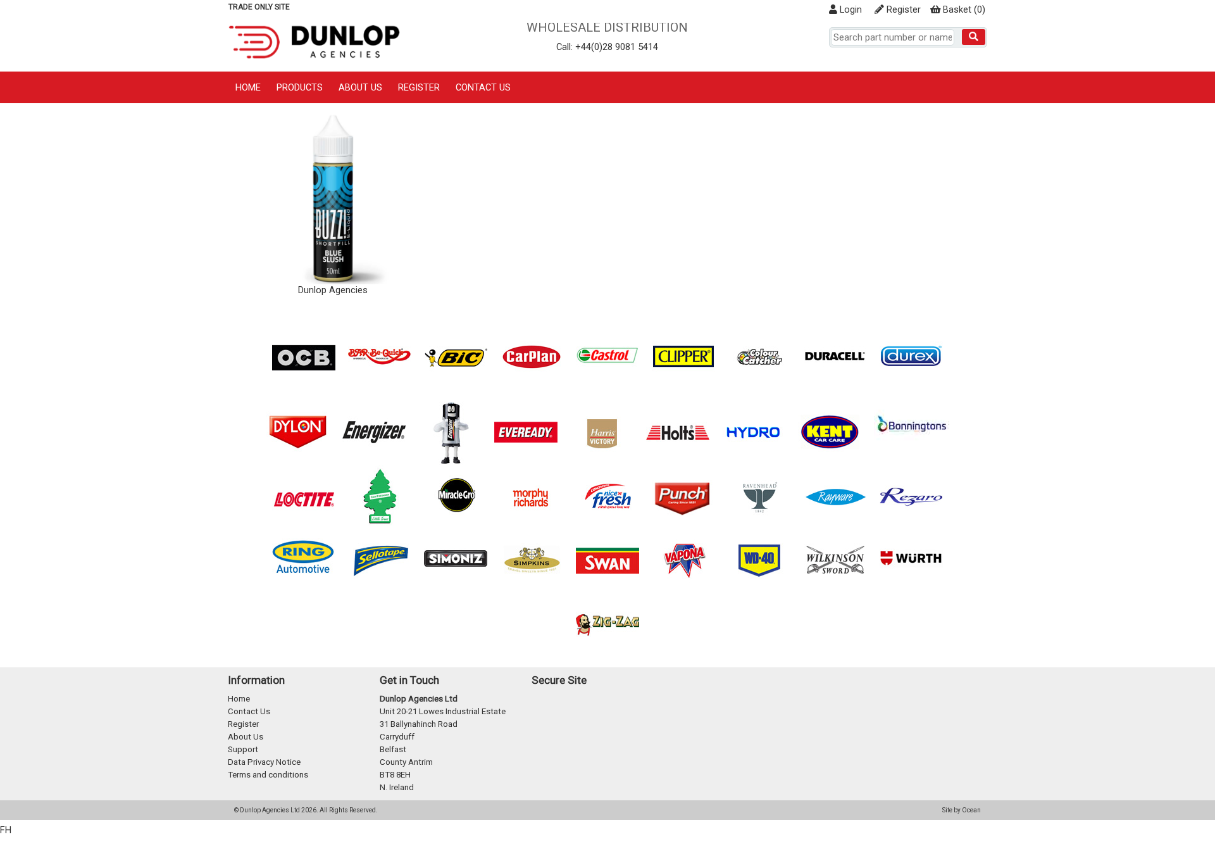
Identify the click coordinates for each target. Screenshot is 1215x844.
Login (849, 9)
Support (243, 749)
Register (902, 9)
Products (300, 87)
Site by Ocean (961, 810)
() (964, 9)
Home (248, 87)
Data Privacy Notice (264, 762)
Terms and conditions (268, 774)
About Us (360, 87)
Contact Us (483, 87)
